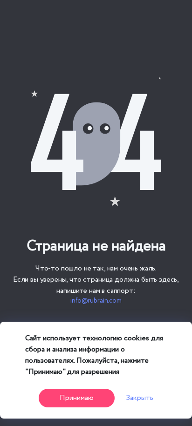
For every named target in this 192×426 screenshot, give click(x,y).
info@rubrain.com (96, 301)
